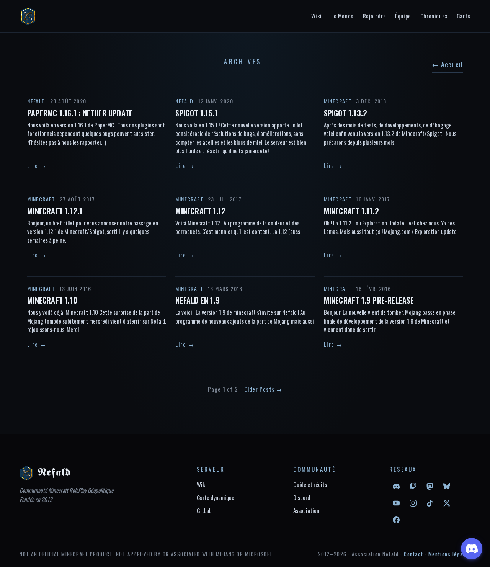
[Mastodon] (430, 486)
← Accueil (447, 64)
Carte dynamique (215, 497)
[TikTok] (430, 503)
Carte (463, 15)
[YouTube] (396, 503)
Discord (301, 497)
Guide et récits (310, 484)
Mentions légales (449, 554)
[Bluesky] (447, 486)
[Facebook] (396, 520)
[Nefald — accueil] (28, 16)
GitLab (204, 510)
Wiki (316, 15)
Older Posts (263, 389)
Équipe (403, 15)
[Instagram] (413, 503)
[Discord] (396, 486)
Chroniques (434, 15)
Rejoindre (374, 15)
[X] (447, 503)
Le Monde (342, 15)
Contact (413, 554)
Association (306, 510)
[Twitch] (413, 486)
